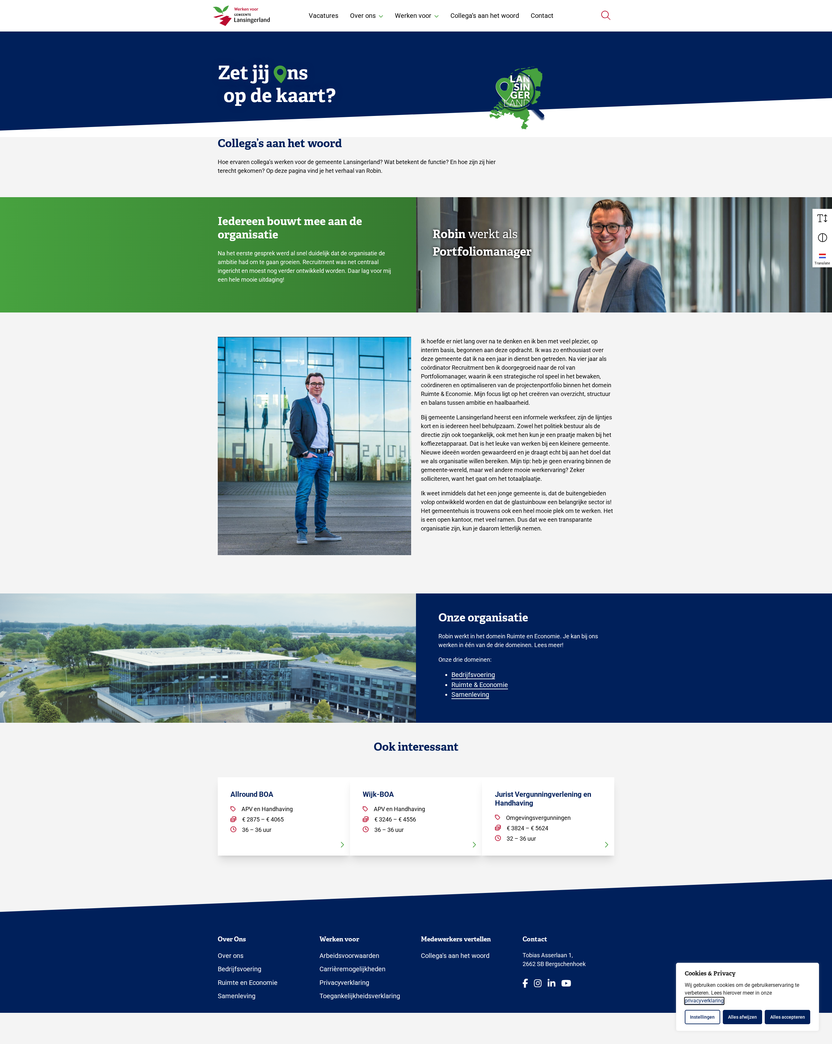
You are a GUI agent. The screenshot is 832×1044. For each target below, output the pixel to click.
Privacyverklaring (344, 983)
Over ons (363, 15)
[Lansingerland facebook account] (525, 983)
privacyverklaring (704, 1001)
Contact (542, 15)
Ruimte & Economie (479, 685)
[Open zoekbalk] (605, 15)
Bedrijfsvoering (473, 675)
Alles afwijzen (742, 1017)
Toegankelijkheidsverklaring (359, 996)
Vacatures (323, 15)
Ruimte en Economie (248, 983)
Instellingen (702, 1017)
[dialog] (747, 997)
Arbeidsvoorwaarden (349, 956)
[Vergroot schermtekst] (822, 218)
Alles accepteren (787, 1017)
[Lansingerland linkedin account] (551, 983)
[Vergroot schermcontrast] (822, 238)
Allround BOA (251, 794)
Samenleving (470, 694)
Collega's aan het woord (455, 956)
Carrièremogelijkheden (352, 969)
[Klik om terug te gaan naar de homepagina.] (241, 16)
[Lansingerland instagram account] (538, 983)
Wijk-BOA (378, 794)
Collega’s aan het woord (484, 15)
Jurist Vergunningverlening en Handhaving (543, 798)
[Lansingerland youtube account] (566, 983)
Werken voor (413, 15)
